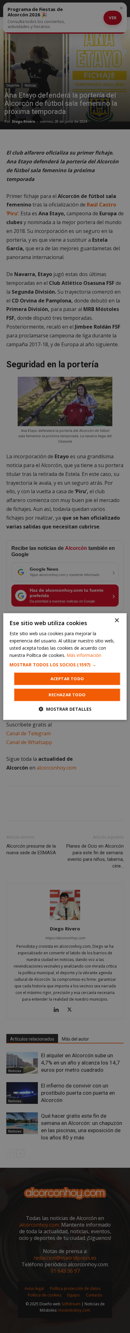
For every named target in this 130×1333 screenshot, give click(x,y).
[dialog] (65, 666)
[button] (64, 665)
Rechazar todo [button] (67, 695)
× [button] (116, 620)
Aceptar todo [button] (67, 678)
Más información (84, 655)
